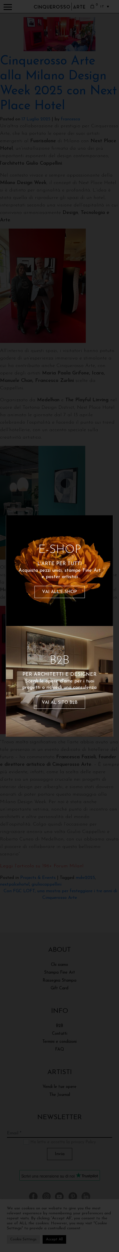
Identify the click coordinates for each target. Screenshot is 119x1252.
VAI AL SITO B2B (59, 702)
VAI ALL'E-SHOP (59, 592)
